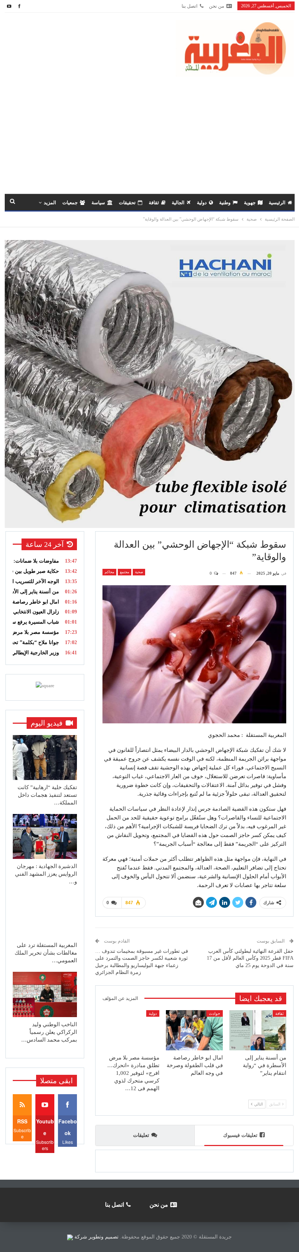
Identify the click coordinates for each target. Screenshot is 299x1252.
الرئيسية (277, 202)
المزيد (50, 202)
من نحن (216, 6)
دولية (202, 202)
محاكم (109, 572)
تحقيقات (127, 202)
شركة (81, 1237)
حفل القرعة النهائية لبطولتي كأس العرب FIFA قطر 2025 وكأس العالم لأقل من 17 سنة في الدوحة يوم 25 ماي (250, 958)
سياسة (98, 202)
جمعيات (70, 202)
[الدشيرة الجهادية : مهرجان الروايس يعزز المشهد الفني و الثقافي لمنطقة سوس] (45, 836)
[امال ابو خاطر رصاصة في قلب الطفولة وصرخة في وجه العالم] (194, 1030)
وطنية (224, 202)
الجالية (178, 202)
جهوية (250, 202)
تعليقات (141, 1135)
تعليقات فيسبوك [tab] (240, 1135)
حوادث (214, 1013)
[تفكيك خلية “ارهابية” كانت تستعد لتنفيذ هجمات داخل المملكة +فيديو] (45, 757)
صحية (139, 572)
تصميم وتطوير (104, 1237)
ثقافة (154, 202)
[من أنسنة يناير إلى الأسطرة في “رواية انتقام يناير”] (257, 1030)
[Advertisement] (149, 131)
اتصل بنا (190, 6)
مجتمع (124, 572)
